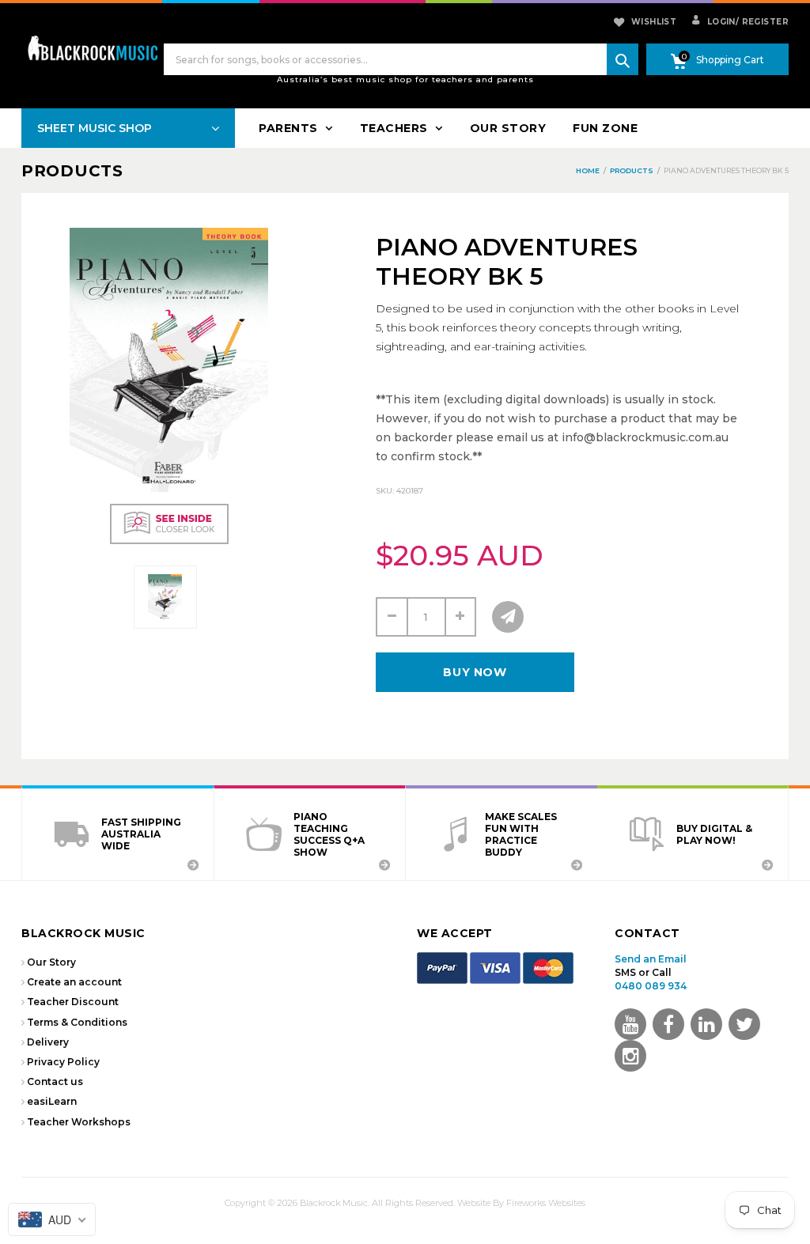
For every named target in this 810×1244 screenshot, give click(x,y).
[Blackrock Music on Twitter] (706, 1024)
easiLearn (52, 1101)
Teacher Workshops (79, 1122)
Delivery (48, 1042)
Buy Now (474, 672)
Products (72, 170)
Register (762, 22)
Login (720, 22)
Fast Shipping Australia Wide (141, 834)
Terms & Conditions (77, 1022)
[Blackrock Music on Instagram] (630, 1056)
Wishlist (653, 22)
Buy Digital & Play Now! (714, 834)
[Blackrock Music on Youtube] (630, 1024)
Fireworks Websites (545, 1202)
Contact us (55, 1081)
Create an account (74, 982)
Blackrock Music (334, 1202)
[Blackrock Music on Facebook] (668, 1024)
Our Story (51, 962)
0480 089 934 (651, 986)
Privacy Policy (63, 1062)
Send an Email (651, 959)
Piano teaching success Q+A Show (329, 834)
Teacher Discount (73, 1002)
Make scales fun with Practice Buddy (521, 834)
